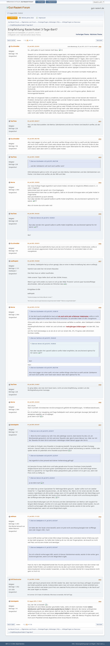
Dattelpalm (15, 425)
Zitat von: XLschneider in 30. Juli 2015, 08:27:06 (44, 161)
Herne (13, 182)
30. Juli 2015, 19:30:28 (33, 261)
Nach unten (11, 40)
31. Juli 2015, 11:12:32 (33, 516)
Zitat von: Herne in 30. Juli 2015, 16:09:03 (43, 218)
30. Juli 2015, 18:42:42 (33, 213)
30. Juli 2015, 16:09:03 (33, 182)
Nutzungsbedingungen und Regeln (86, 644)
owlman (13, 516)
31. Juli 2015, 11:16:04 (33, 579)
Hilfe (73, 644)
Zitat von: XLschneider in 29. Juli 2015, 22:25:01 (44, 456)
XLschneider (15, 46)
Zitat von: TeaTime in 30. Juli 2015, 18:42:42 (43, 338)
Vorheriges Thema (82, 34)
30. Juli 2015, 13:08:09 (33, 157)
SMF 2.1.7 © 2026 (10, 643)
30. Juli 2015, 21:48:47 (33, 384)
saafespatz (14, 261)
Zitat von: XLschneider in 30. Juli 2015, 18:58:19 (44, 311)
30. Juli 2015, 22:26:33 (33, 402)
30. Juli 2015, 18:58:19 (33, 243)
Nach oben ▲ (101, 644)
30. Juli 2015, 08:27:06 (33, 138)
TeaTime (14, 121)
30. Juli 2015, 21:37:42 (33, 307)
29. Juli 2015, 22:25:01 (33, 46)
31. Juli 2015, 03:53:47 (33, 424)
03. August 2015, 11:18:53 (35, 601)
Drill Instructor (16, 579)
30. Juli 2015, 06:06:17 (33, 121)
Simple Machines (20, 643)
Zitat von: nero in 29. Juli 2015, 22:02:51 (42, 431)
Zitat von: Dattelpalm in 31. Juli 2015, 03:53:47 (44, 521)
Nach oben (11, 624)
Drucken (99, 40)
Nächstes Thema (96, 34)
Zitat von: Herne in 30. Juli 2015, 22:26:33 (43, 478)
